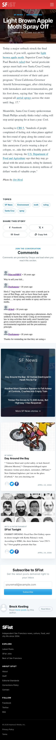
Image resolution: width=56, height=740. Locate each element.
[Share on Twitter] (11, 483)
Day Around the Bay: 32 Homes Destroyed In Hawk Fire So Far (28, 378)
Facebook (6, 703)
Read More (45, 609)
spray (21, 211)
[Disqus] (28, 305)
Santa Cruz (10, 211)
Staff (4, 676)
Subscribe (28, 592)
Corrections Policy (10, 685)
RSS (4, 712)
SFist (7, 627)
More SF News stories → (28, 411)
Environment (23, 205)
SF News (18, 15)
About (5, 671)
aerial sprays (24, 98)
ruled (22, 62)
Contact (5, 689)
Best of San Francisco (12, 658)
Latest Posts (7, 649)
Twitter (5, 707)
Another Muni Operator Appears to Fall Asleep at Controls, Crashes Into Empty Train (28, 390)
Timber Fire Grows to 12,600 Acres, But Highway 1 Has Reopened (28, 401)
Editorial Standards (10, 680)
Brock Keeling (34, 15)
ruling (46, 205)
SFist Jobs (7, 653)
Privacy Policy (8, 729)
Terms (4, 734)
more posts (21, 610)
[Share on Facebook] (16, 483)
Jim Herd (18, 179)
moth (36, 205)
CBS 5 (20, 128)
